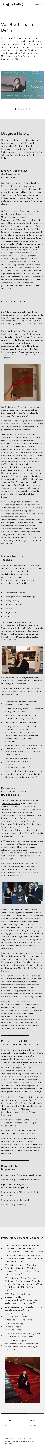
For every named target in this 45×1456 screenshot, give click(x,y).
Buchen (4, 497)
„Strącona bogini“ (26, 990)
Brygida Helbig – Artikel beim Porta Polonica (21, 1175)
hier (14, 1088)
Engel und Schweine (11, 803)
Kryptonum (19, 1441)
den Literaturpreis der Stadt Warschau (22, 1343)
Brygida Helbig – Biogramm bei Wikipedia (20, 1179)
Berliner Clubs (28, 413)
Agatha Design (28, 1441)
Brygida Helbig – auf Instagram (15, 1205)
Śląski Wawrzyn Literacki (16, 1317)
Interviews (9, 764)
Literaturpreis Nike (13, 1297)
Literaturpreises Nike (14, 1327)
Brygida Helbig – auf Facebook (15, 1200)
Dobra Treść (8, 1443)
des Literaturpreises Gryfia (17, 1310)
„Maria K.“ (21, 968)
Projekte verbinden (21, 429)
